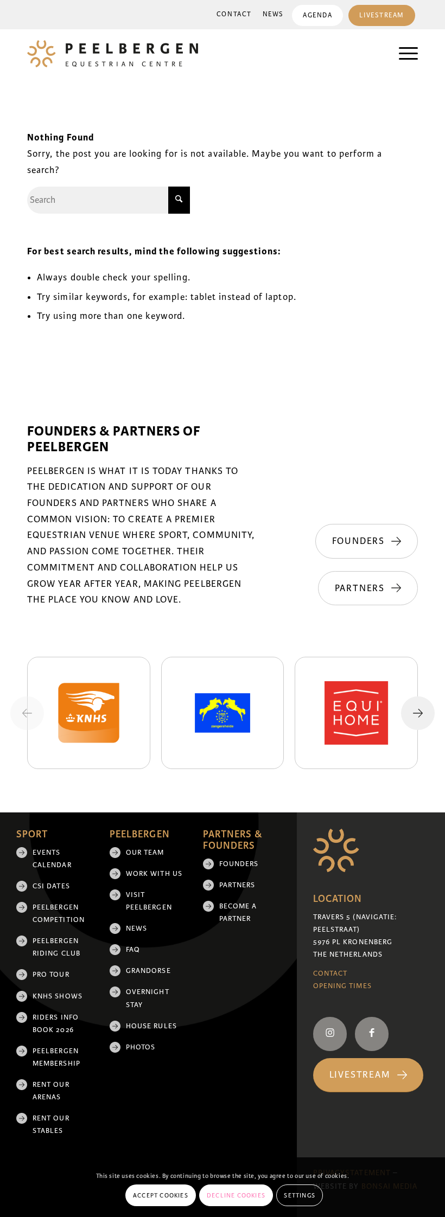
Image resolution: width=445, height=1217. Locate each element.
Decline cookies (236, 1195)
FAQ (133, 949)
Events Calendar (52, 858)
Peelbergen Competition (59, 913)
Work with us (154, 873)
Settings (299, 1195)
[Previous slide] (27, 713)
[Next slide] (418, 713)
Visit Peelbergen (149, 901)
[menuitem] (234, 14)
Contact (234, 14)
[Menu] (403, 53)
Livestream (381, 15)
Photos (140, 1047)
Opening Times (342, 986)
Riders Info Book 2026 (56, 1023)
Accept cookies (160, 1195)
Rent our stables (51, 1124)
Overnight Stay (147, 998)
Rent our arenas (51, 1090)
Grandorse (148, 970)
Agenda (317, 15)
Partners (237, 885)
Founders (239, 864)
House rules (151, 1026)
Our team (145, 852)
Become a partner (238, 912)
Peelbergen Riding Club (56, 947)
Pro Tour (51, 974)
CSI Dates (51, 886)
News (273, 14)
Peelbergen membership (56, 1057)
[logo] (112, 53)
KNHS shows (57, 996)
